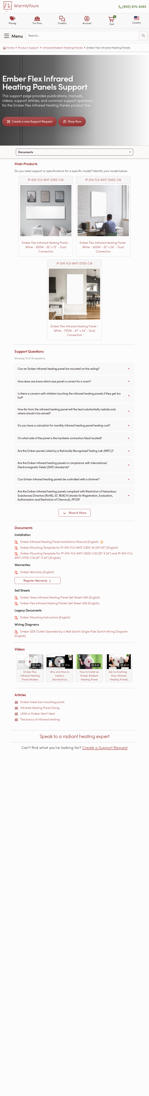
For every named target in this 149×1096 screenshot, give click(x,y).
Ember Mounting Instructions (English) (45, 617)
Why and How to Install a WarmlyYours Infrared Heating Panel (59, 675)
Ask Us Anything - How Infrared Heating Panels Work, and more (119, 675)
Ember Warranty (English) (37, 572)
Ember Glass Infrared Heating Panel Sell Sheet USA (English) (60, 597)
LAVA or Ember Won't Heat (37, 713)
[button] (62, 21)
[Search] (143, 35)
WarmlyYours (26, 6)
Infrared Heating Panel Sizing (39, 708)
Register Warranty (35, 581)
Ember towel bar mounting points (42, 702)
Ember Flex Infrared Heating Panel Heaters (30, 675)
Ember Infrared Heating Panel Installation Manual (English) (59, 542)
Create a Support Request (105, 747)
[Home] (8, 6)
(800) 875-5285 (134, 6)
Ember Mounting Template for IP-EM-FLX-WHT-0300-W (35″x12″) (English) (69, 547)
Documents (25, 152)
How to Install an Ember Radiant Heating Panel (89, 675)
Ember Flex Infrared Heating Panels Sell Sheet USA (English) (59, 603)
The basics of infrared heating (40, 719)
